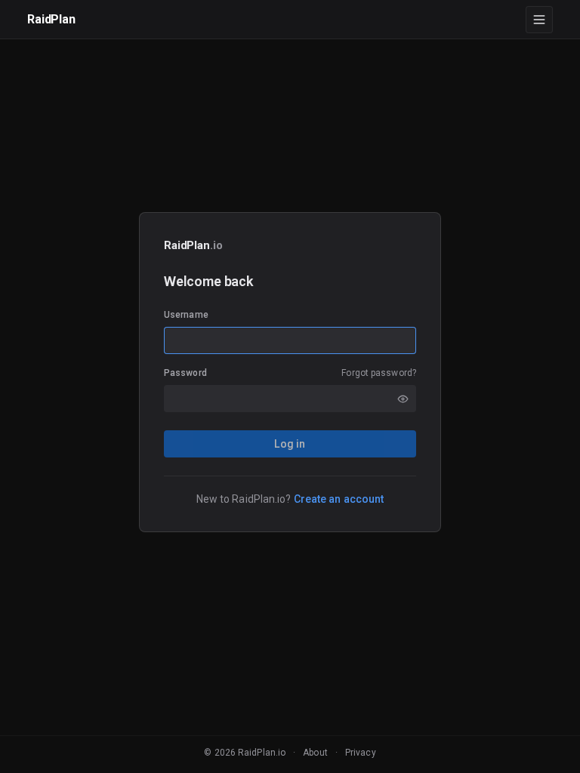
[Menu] (539, 19)
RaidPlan (51, 19)
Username (186, 315)
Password (185, 373)
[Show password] (402, 398)
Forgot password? (378, 373)
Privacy (360, 752)
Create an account (339, 499)
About (315, 752)
